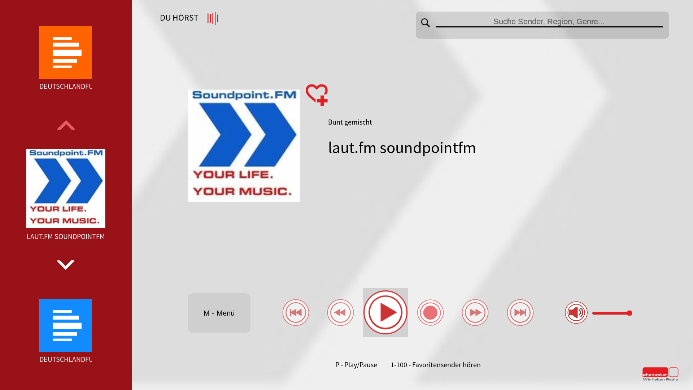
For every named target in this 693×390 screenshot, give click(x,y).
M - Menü (219, 313)
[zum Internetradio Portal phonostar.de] (660, 379)
